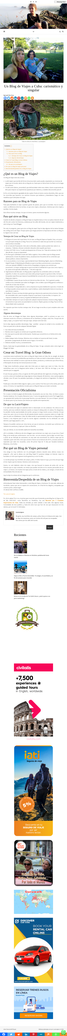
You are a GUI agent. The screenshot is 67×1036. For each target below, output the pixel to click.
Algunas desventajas (16, 158)
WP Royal (13, 1029)
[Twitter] (8, 98)
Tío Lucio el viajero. (9, 494)
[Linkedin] (15, 98)
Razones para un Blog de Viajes (16, 151)
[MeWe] (22, 98)
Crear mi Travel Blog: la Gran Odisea (15, 160)
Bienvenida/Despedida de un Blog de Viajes (17, 168)
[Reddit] (12, 98)
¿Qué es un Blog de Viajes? (12, 149)
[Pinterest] (18, 98)
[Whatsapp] (29, 98)
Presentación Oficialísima (12, 162)
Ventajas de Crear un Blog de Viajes (20, 156)
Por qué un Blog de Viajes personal (15, 166)
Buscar (50, 527)
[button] (11, 146)
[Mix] (25, 98)
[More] (32, 98)
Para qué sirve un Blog (14, 153)
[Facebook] (5, 98)
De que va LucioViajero (14, 164)
